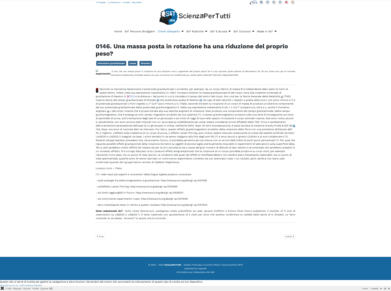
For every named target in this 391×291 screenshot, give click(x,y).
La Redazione (114, 2)
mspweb (202, 268)
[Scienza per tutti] (195, 17)
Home (118, 31)
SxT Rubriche (195, 31)
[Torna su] (386, 285)
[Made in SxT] (275, 31)
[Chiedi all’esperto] (182, 31)
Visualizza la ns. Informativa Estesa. (21, 285)
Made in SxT (265, 31)
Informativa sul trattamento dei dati (195, 272)
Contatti (126, 2)
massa (133, 63)
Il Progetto (101, 2)
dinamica (145, 63)
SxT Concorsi (242, 31)
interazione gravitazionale (111, 63)
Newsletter (137, 2)
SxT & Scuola (218, 31)
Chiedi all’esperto (169, 31)
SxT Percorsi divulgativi (140, 31)
